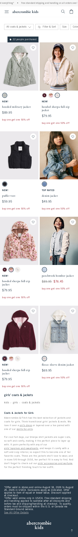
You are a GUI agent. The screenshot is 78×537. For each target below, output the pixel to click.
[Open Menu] (5, 12)
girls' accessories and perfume (55, 463)
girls (15, 402)
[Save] (33, 47)
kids (6, 402)
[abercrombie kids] (25, 11)
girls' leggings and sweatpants (21, 448)
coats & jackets (31, 402)
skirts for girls (25, 429)
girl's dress (26, 425)
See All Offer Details (16, 513)
